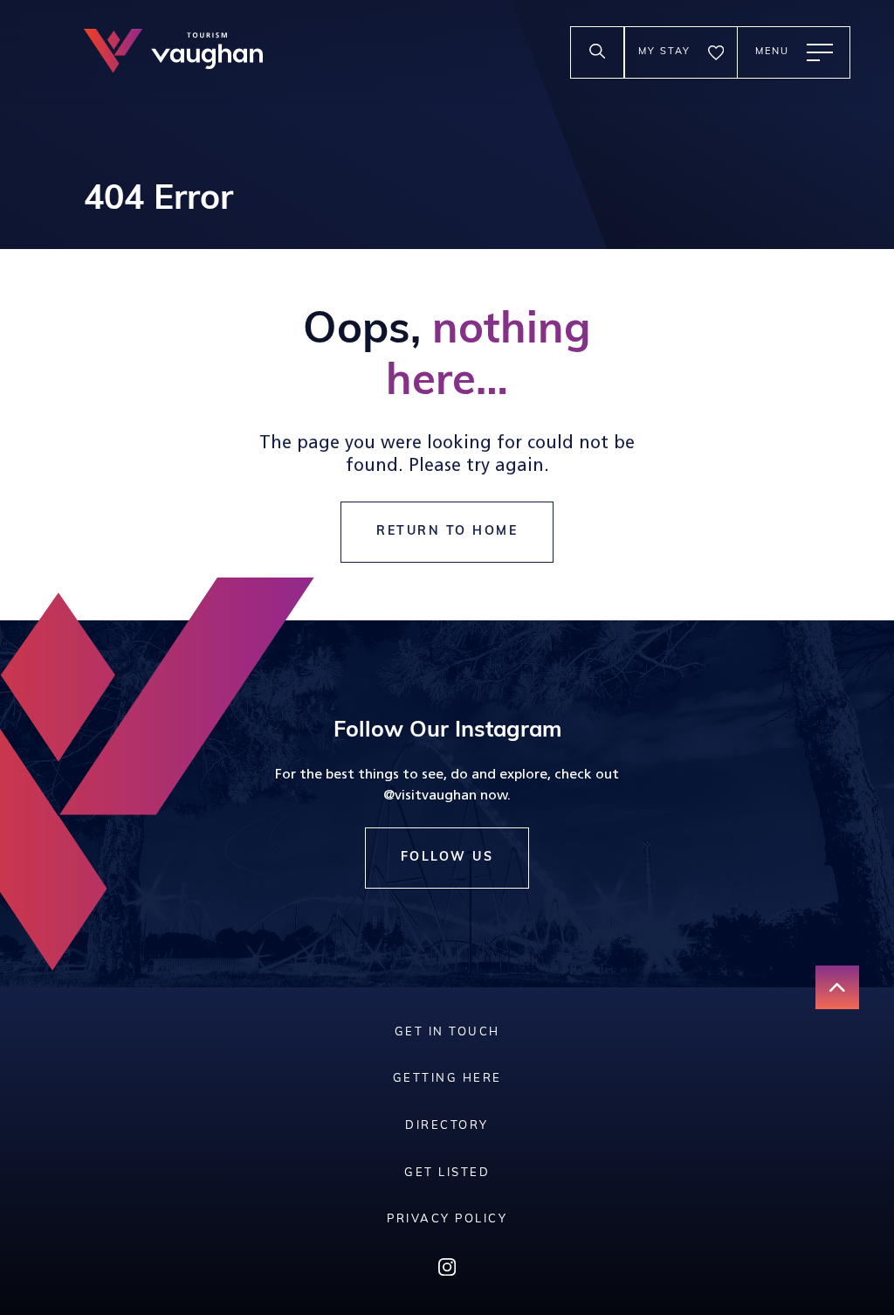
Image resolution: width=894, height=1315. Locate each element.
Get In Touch (447, 1032)
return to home (447, 531)
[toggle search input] (597, 52)
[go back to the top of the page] (837, 987)
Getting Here (447, 1078)
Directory (447, 1126)
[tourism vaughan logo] (173, 53)
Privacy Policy (447, 1219)
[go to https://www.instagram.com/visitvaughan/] (447, 1270)
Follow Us (447, 857)
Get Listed (447, 1173)
